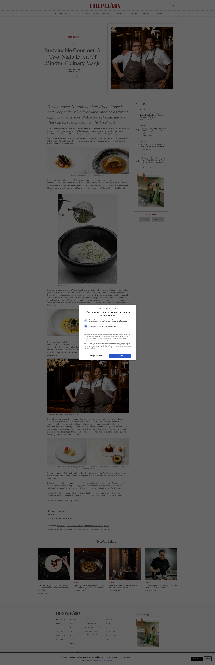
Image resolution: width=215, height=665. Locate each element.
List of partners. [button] (108, 340)
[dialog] (107, 332)
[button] (107, 330)
